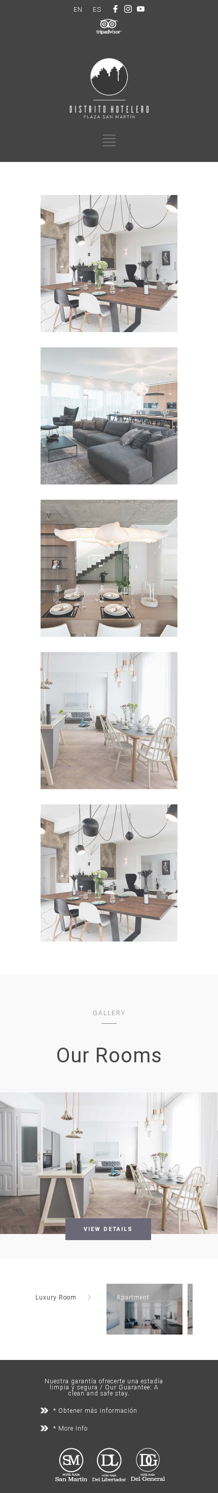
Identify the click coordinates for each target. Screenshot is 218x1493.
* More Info (70, 1428)
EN (78, 9)
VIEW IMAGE (109, 272)
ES (97, 9)
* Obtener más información (95, 1410)
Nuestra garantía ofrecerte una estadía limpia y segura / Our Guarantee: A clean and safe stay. (104, 1387)
